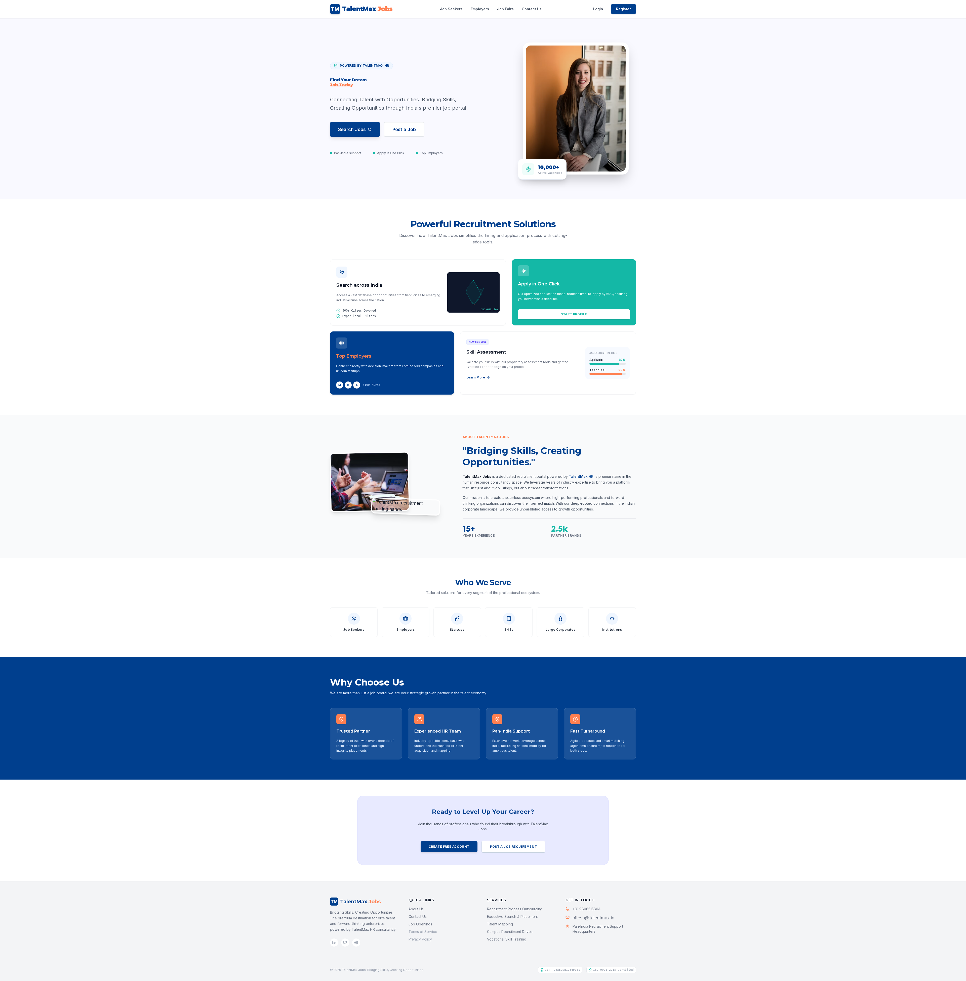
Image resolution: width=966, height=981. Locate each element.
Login (598, 9)
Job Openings (420, 924)
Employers (480, 9)
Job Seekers (451, 9)
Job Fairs (505, 9)
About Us (416, 909)
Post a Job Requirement (513, 846)
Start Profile (574, 314)
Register (623, 9)
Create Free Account (449, 846)
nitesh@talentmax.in (593, 917)
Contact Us (532, 9)
